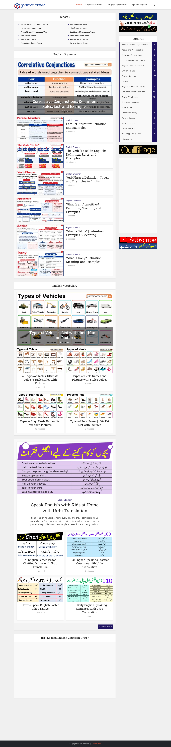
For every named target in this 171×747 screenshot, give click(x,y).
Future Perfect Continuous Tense (34, 24)
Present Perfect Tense (79, 39)
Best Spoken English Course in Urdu (64, 637)
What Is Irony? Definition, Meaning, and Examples (84, 260)
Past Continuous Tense (79, 35)
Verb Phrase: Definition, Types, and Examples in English (87, 179)
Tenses (63, 17)
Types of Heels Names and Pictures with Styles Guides (89, 377)
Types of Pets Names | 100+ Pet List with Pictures (89, 423)
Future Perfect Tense (78, 24)
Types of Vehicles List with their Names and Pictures (64, 335)
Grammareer (96, 744)
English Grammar (93, 4)
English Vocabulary (117, 4)
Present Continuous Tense (31, 43)
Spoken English (139, 4)
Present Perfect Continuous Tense (34, 32)
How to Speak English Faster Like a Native (40, 606)
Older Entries (104, 626)
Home (79, 4)
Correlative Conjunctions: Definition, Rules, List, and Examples (65, 104)
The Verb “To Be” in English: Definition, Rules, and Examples (86, 154)
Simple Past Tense (28, 39)
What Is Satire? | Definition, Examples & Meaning (85, 233)
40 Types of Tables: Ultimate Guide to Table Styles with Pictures (40, 379)
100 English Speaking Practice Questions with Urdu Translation (89, 563)
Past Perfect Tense (28, 35)
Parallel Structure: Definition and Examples (86, 126)
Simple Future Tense (78, 28)
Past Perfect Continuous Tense (82, 32)
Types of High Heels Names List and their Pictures (40, 423)
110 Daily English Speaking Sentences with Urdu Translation (89, 608)
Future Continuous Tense (31, 28)
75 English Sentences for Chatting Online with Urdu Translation (40, 563)
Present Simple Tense (79, 43)
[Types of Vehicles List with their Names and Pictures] (65, 318)
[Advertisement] (138, 195)
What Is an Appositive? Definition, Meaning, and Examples (83, 208)
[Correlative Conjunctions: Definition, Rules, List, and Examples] (65, 87)
